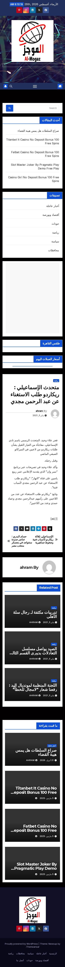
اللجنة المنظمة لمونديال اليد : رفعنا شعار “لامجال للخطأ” (33, 687)
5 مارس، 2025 (47, 798)
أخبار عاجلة (52, 206)
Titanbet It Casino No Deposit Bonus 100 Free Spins (34, 792)
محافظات (53, 250)
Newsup (52, 943)
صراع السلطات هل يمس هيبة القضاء (38, 130)
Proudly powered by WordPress (21, 943)
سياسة (55, 241)
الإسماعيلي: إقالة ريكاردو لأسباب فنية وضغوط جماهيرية (43, 539)
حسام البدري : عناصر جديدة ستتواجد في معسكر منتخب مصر (22, 541)
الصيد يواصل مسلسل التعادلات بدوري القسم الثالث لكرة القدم (33, 653)
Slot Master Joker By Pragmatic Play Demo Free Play (35, 868)
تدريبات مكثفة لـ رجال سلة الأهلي (35, 614)
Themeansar (33, 946)
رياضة (55, 232)
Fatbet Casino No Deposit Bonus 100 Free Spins (34, 830)
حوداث (55, 223)
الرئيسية (53, 953)
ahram (39, 410)
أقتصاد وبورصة (50, 214)
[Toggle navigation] (35, 86)
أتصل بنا (20, 960)
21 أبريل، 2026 (47, 760)
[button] (11, 86)
